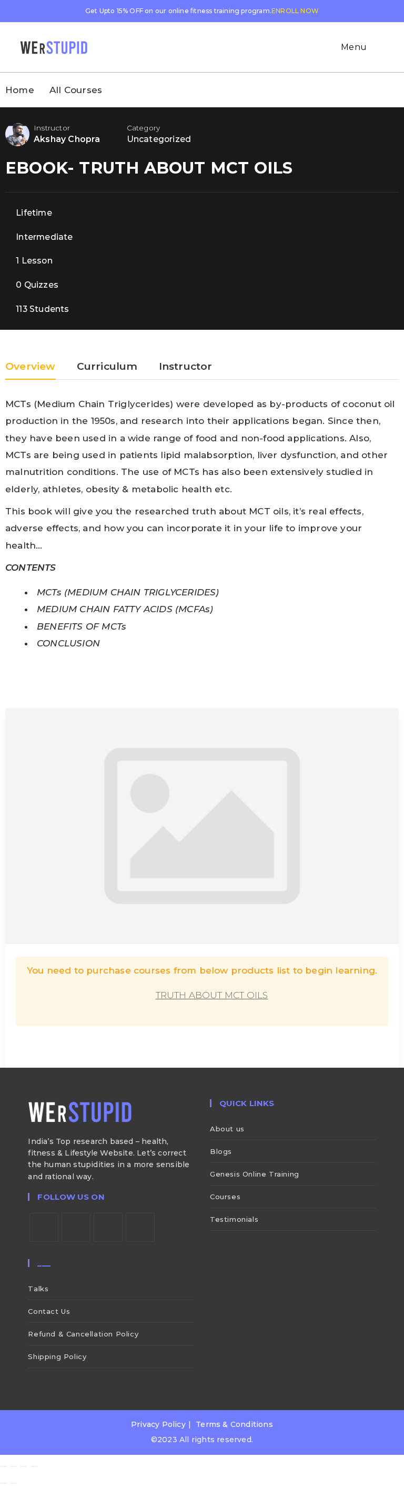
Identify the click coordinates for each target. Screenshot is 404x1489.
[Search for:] (376, 47)
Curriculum (107, 366)
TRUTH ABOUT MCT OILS (212, 995)
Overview (30, 366)
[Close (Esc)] (34, 1466)
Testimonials (234, 1219)
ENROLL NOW (295, 11)
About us (227, 1129)
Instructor (52, 128)
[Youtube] (140, 1227)
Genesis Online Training (254, 1174)
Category (143, 128)
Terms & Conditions (234, 1424)
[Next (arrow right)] (13, 1483)
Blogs (221, 1151)
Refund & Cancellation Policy (83, 1334)
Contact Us (49, 1311)
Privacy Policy (158, 1424)
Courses (225, 1196)
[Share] (23, 1466)
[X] (43, 1227)
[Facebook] (76, 1227)
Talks (38, 1288)
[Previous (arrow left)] (3, 1483)
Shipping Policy (57, 1356)
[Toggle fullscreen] (13, 1466)
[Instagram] (108, 1227)
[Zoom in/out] (3, 1466)
